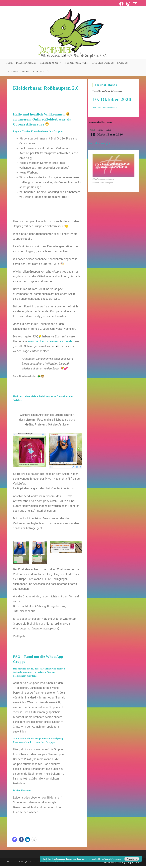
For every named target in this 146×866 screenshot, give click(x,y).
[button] (14, 839)
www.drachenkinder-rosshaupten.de (50, 341)
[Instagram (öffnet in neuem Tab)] (128, 4)
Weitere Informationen (113, 859)
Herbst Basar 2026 (110, 134)
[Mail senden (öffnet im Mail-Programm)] (134, 4)
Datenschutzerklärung (114, 862)
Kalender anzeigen (99, 143)
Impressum (133, 862)
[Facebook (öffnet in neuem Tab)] (121, 4)
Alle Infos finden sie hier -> (105, 107)
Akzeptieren (132, 859)
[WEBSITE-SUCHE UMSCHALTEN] (48, 71)
